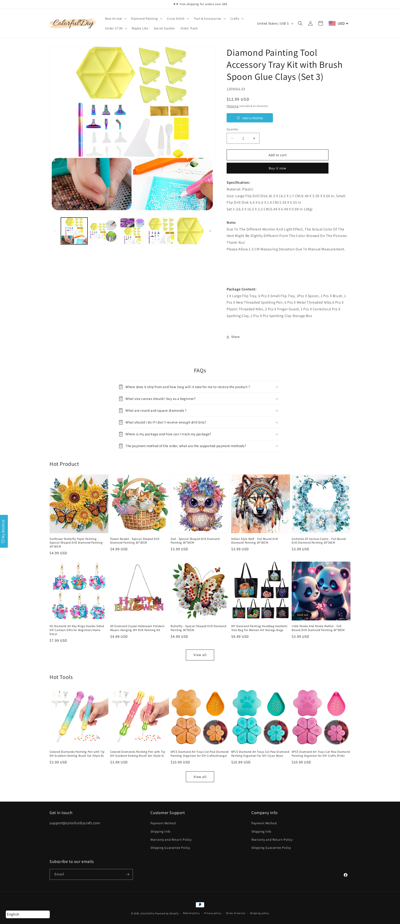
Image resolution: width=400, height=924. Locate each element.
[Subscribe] (127, 874)
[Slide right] (210, 231)
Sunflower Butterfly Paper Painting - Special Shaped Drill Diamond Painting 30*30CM (76, 543)
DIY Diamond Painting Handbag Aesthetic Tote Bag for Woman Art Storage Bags (259, 628)
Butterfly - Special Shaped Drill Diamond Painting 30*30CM (198, 628)
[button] (115, 18)
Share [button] (235, 337)
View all (200, 655)
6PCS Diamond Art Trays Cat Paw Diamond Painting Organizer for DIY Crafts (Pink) (321, 754)
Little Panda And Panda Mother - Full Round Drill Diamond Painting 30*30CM (318, 628)
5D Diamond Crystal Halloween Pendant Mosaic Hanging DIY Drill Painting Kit (137, 628)
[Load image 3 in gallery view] (132, 231)
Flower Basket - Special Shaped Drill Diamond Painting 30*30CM (134, 541)
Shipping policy (259, 913)
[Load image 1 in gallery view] (74, 231)
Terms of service (235, 913)
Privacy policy (212, 913)
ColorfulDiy (147, 913)
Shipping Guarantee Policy (170, 848)
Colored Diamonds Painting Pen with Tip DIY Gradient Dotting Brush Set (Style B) (77, 754)
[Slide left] (55, 231)
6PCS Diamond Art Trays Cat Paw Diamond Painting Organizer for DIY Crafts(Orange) (200, 754)
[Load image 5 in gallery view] (190, 231)
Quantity (232, 129)
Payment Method (163, 823)
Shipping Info (160, 831)
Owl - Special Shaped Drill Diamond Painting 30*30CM (195, 541)
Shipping (232, 106)
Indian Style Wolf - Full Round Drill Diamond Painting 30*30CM (254, 541)
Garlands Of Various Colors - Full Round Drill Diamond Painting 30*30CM (319, 541)
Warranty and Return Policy (171, 839)
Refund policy (191, 913)
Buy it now (277, 168)
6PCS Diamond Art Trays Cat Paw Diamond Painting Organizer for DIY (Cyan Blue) (260, 754)
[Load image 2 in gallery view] (103, 231)
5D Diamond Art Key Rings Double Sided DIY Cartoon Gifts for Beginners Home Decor (77, 630)
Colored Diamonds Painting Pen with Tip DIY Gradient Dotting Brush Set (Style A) (137, 754)
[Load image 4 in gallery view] (161, 231)
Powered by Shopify (167, 913)
